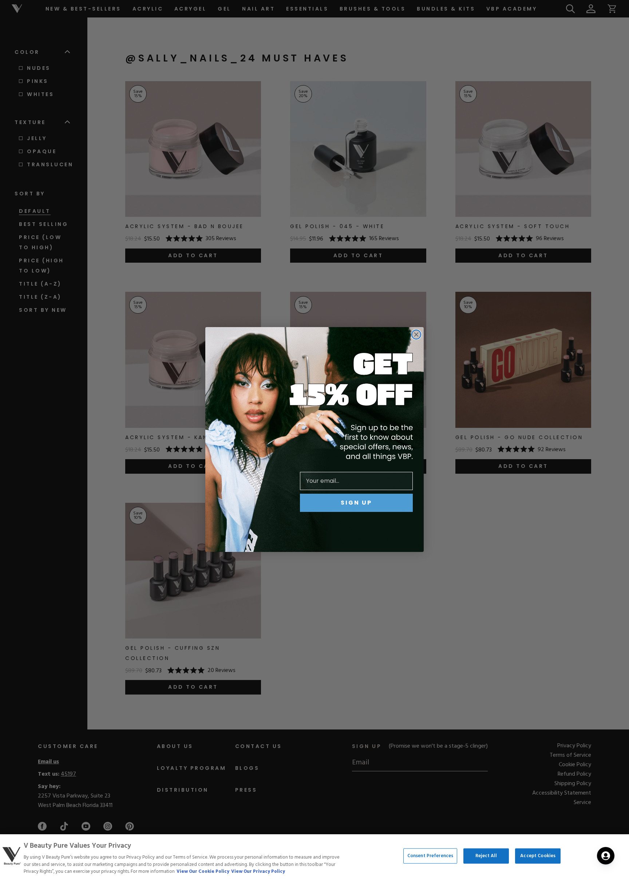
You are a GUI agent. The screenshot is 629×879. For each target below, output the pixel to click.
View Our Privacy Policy (258, 871)
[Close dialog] (416, 334)
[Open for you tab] (605, 855)
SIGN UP (356, 502)
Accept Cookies (537, 856)
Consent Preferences (430, 856)
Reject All (486, 856)
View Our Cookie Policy (203, 871)
